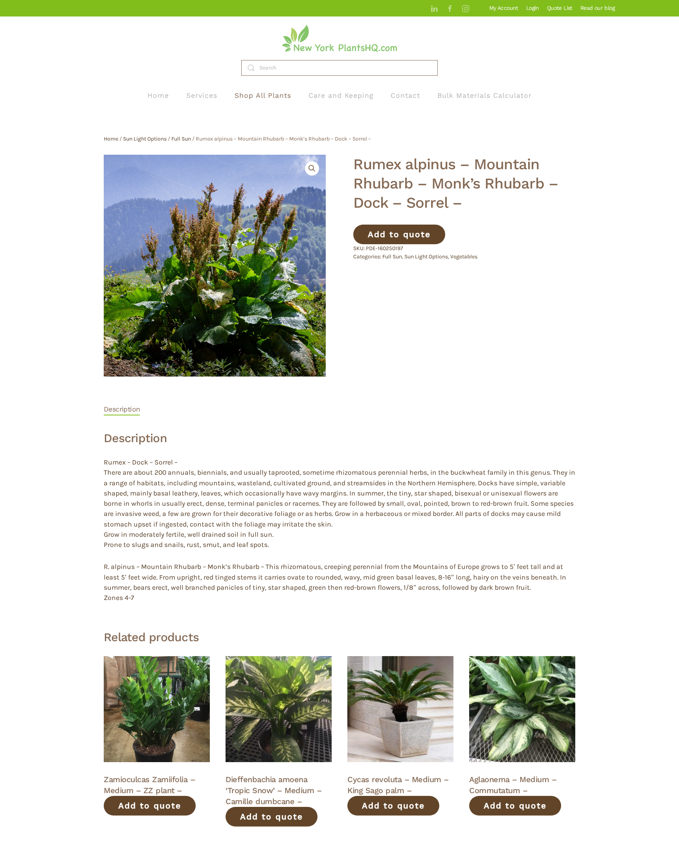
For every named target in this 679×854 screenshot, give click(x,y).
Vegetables (463, 256)
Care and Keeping (340, 95)
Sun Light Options (145, 138)
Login (532, 8)
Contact (405, 95)
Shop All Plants (263, 95)
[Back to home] (339, 38)
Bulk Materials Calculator (484, 95)
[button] (312, 168)
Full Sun (181, 138)
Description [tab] (122, 409)
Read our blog (597, 8)
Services (201, 95)
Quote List (560, 8)
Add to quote (399, 234)
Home (158, 95)
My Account (503, 8)
